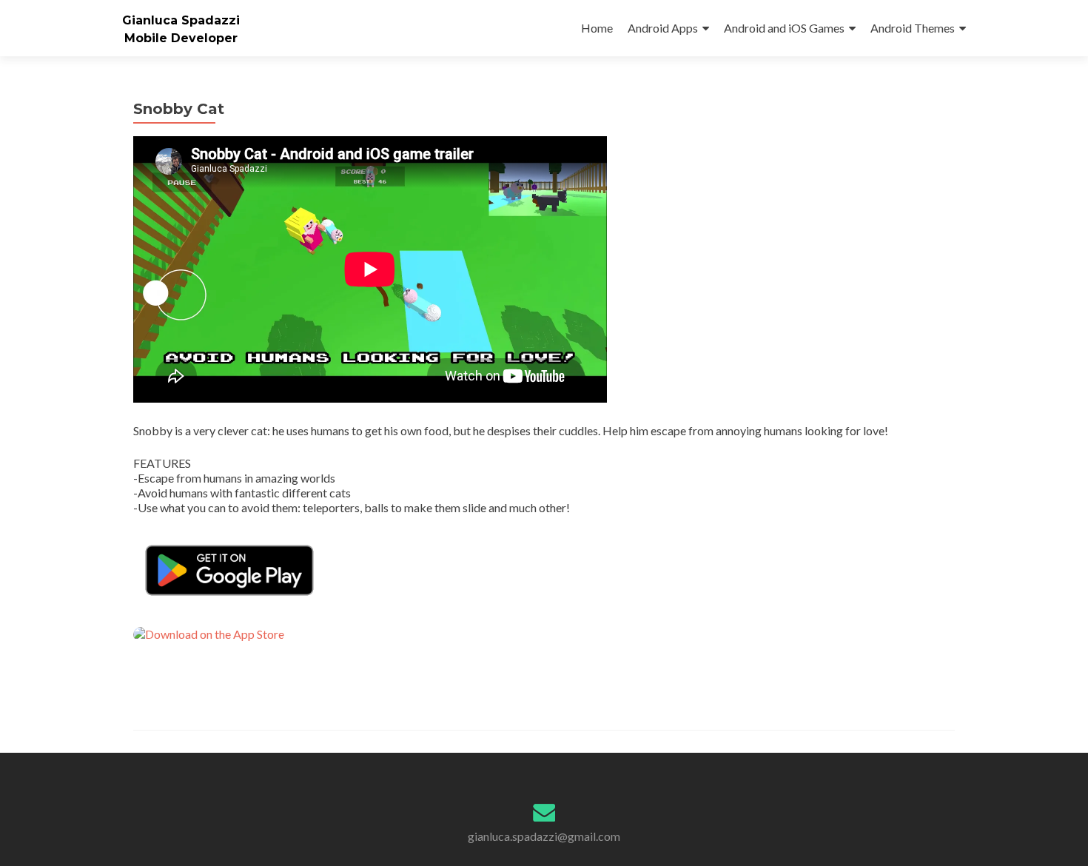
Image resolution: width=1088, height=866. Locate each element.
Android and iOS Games (784, 28)
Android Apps (663, 28)
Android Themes (912, 28)
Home (597, 28)
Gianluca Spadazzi (181, 20)
